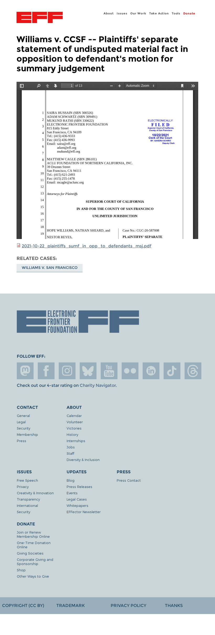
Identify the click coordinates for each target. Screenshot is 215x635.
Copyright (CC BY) (23, 605)
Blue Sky (88, 370)
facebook (46, 370)
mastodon (25, 370)
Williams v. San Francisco (50, 267)
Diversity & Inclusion (83, 460)
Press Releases (79, 487)
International (27, 505)
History (72, 434)
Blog (70, 480)
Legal (21, 422)
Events (72, 493)
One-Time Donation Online (34, 545)
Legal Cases (77, 499)
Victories (74, 428)
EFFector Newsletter (84, 512)
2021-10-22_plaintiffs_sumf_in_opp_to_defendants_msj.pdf (86, 245)
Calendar (74, 415)
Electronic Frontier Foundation (40, 18)
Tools (176, 13)
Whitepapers (77, 505)
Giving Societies (30, 553)
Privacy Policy (128, 605)
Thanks (174, 605)
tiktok (172, 370)
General (23, 415)
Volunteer (75, 422)
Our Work (138, 13)
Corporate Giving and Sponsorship (35, 561)
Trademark (70, 605)
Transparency (28, 499)
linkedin (151, 370)
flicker (130, 370)
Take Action (159, 13)
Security (23, 428)
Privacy (23, 487)
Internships (76, 441)
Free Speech (27, 480)
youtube (109, 370)
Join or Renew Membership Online (33, 534)
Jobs (71, 447)
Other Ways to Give (33, 576)
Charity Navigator (98, 385)
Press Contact (129, 480)
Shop (21, 570)
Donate (189, 13)
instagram (67, 370)
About (109, 13)
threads (193, 370)
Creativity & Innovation (35, 493)
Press (21, 441)
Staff (70, 453)
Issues (122, 13)
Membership (27, 434)
